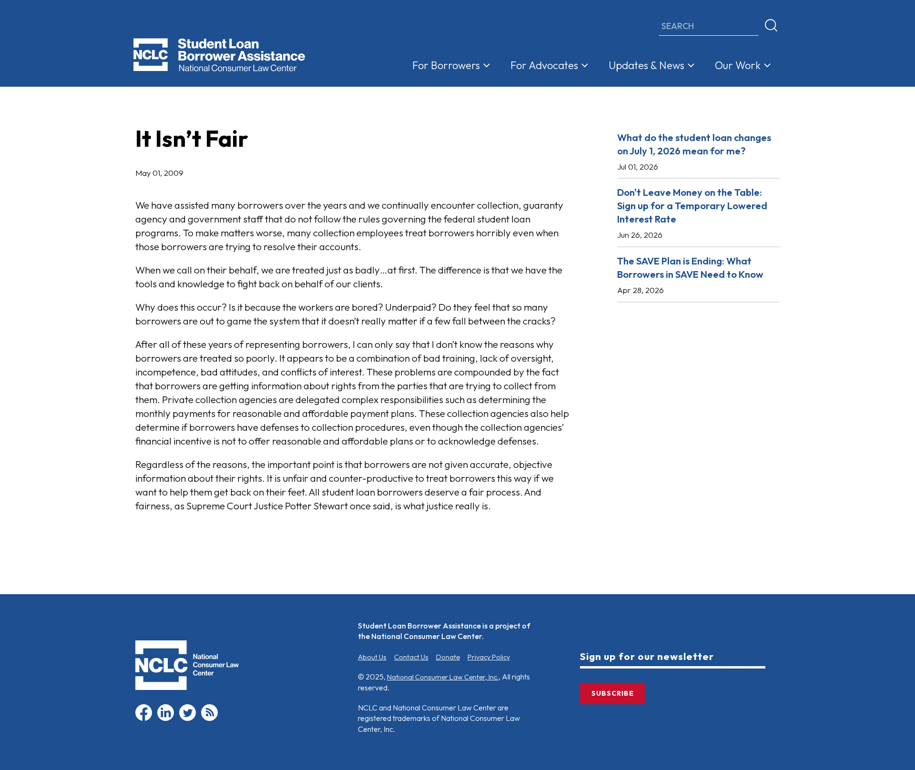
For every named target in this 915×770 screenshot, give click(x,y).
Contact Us (411, 657)
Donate (448, 657)
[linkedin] (165, 718)
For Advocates (544, 65)
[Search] (771, 25)
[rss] (209, 718)
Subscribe (612, 693)
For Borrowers (446, 65)
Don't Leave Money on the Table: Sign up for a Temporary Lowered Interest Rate (692, 205)
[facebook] (143, 718)
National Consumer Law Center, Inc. (442, 677)
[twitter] (187, 718)
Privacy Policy (489, 657)
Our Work (738, 65)
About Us (372, 657)
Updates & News (646, 65)
